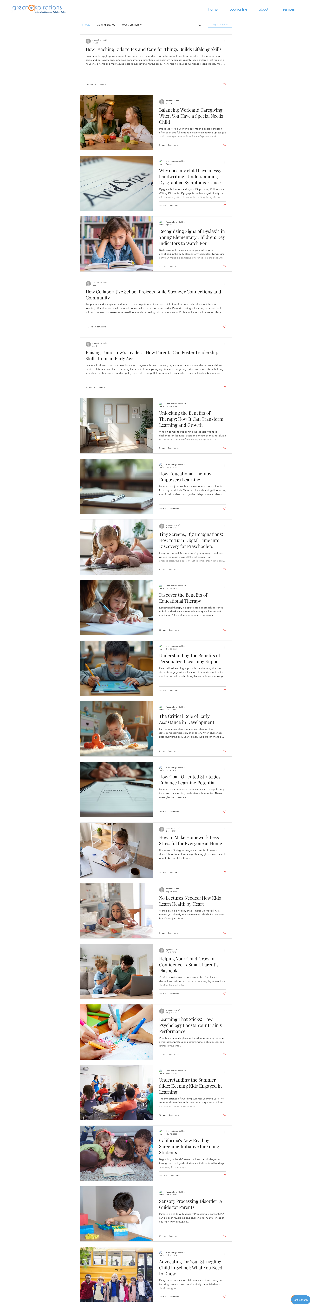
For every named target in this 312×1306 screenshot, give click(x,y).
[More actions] (226, 41)
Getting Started (106, 24)
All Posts (85, 24)
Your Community (132, 24)
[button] (199, 25)
